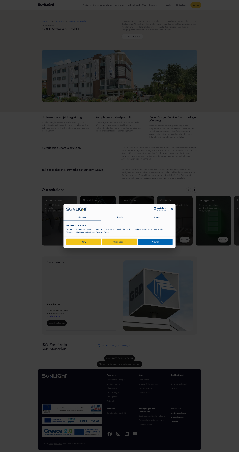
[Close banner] (172, 209)
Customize (118, 242)
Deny (84, 242)
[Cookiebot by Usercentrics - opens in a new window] (155, 209)
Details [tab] (120, 217)
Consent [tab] (82, 217)
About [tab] (157, 217)
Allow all (155, 242)
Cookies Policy (103, 232)
